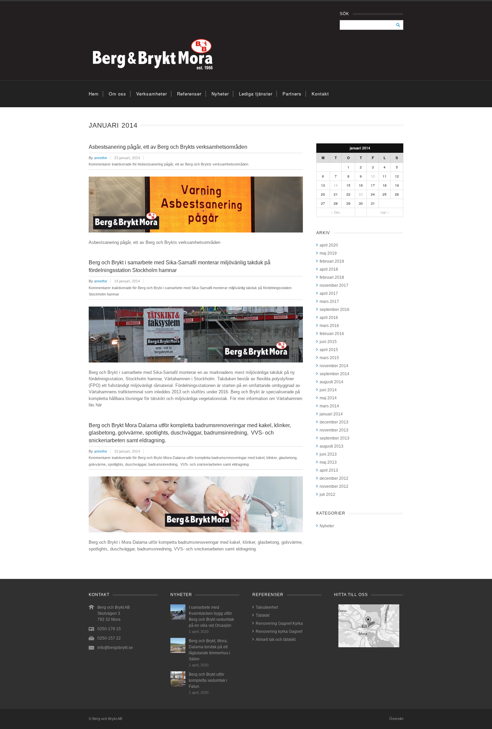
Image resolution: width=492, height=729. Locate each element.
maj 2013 (328, 462)
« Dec (335, 212)
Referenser (189, 93)
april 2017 (329, 293)
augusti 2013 (331, 446)
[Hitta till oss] (368, 625)
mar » (385, 212)
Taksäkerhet (267, 607)
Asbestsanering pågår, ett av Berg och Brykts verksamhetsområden (168, 147)
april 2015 (329, 349)
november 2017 (334, 285)
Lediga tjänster (255, 93)
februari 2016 (332, 333)
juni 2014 (328, 390)
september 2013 (334, 438)
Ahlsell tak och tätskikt (276, 639)
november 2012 (334, 486)
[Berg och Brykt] (171, 76)
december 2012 (334, 478)
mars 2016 (329, 325)
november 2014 (334, 365)
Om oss (117, 93)
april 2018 (329, 269)
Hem (94, 93)
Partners (292, 93)
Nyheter (220, 93)
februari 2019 (332, 261)
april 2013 (329, 470)
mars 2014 (329, 406)
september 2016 (334, 309)
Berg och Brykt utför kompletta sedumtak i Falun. (208, 680)
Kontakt (320, 93)
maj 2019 (328, 253)
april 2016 (329, 317)
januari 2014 (331, 414)
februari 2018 (332, 277)
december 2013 (334, 422)
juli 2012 (327, 494)
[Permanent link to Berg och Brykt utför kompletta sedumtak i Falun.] (177, 685)
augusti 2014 (331, 382)
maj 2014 (328, 398)
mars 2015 (329, 357)
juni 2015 (328, 341)
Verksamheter (151, 93)
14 (336, 185)
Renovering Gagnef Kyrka (279, 623)
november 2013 (334, 430)
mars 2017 (329, 301)
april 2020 (329, 245)
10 (373, 176)
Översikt (396, 719)
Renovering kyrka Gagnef (279, 631)
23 (361, 194)
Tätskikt (262, 615)
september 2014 (334, 374)
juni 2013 (328, 454)
